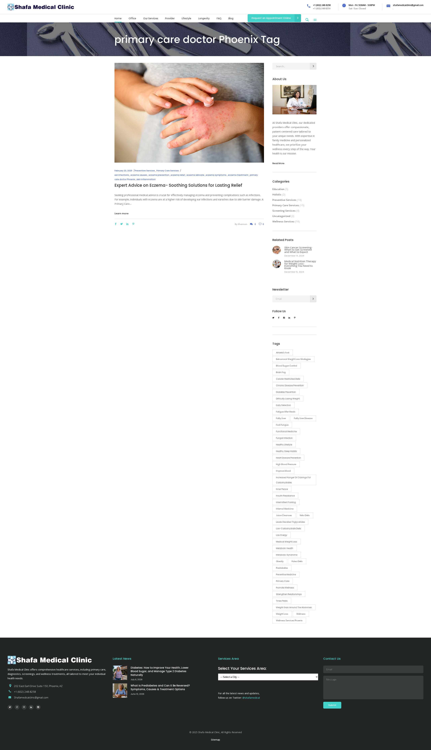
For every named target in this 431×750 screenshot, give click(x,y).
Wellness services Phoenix (289, 620)
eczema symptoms (216, 175)
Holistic (276, 194)
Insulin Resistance (285, 495)
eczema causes (138, 175)
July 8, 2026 (136, 679)
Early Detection (283, 405)
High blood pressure (286, 464)
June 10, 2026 (137, 694)
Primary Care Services (167, 170)
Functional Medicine (286, 431)
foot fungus (282, 424)
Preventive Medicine (286, 574)
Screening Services (283, 210)
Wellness (300, 614)
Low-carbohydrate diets (288, 528)
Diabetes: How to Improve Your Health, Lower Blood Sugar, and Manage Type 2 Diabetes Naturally (160, 671)
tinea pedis (282, 600)
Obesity (280, 561)
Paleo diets (297, 561)
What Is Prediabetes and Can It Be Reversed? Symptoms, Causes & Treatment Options (160, 687)
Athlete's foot (282, 352)
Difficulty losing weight (288, 398)
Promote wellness (285, 587)
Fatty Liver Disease (303, 418)
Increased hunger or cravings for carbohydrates (293, 480)
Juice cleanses (284, 515)
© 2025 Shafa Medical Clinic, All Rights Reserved (215, 732)
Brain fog (281, 372)
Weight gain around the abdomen (294, 607)
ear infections (121, 175)
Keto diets (305, 515)
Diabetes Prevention (286, 392)
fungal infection (284, 438)
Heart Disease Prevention (288, 457)
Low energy (281, 535)
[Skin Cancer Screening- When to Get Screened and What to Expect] (276, 250)
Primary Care (282, 581)
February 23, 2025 (123, 170)
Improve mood (283, 470)
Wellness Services (283, 221)
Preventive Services (145, 170)
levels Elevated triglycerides (290, 522)
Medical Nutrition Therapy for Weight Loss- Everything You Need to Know (300, 264)
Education (278, 189)
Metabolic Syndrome (286, 554)
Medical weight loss (286, 541)
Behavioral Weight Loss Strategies (293, 359)
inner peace (282, 489)
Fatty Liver (281, 418)
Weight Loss (282, 614)
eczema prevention (159, 175)
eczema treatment (238, 175)
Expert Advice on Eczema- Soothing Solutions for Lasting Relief (178, 185)
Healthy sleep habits (286, 451)
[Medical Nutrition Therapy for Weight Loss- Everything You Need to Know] (276, 264)
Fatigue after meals (285, 411)
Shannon (242, 224)
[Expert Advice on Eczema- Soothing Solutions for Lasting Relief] (189, 113)
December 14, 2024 (294, 255)
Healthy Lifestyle (284, 444)
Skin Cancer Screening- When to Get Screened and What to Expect (298, 250)
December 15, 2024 (294, 271)
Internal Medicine (284, 508)
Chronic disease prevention (290, 385)
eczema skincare (195, 175)
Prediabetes (282, 568)
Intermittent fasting (286, 502)
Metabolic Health (284, 548)
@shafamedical (251, 697)
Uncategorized (281, 216)
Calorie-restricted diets (288, 378)
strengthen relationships (289, 594)
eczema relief (178, 175)
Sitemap (215, 739)
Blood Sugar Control (286, 365)
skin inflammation (146, 179)
